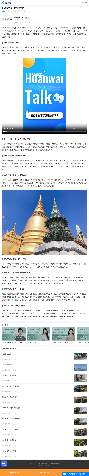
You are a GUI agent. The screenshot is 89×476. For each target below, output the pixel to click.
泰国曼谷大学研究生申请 (11, 418)
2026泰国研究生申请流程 (11, 408)
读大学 (10, 11)
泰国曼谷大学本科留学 (10, 397)
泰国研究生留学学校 (9, 375)
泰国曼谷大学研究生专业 (11, 386)
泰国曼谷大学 (6, 354)
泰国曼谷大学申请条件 (10, 429)
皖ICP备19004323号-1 (44, 465)
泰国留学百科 (6, 359)
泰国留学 (4, 11)
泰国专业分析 (6, 391)
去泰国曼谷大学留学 (9, 440)
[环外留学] (6, 2)
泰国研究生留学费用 (9, 451)
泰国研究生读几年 (8, 365)
